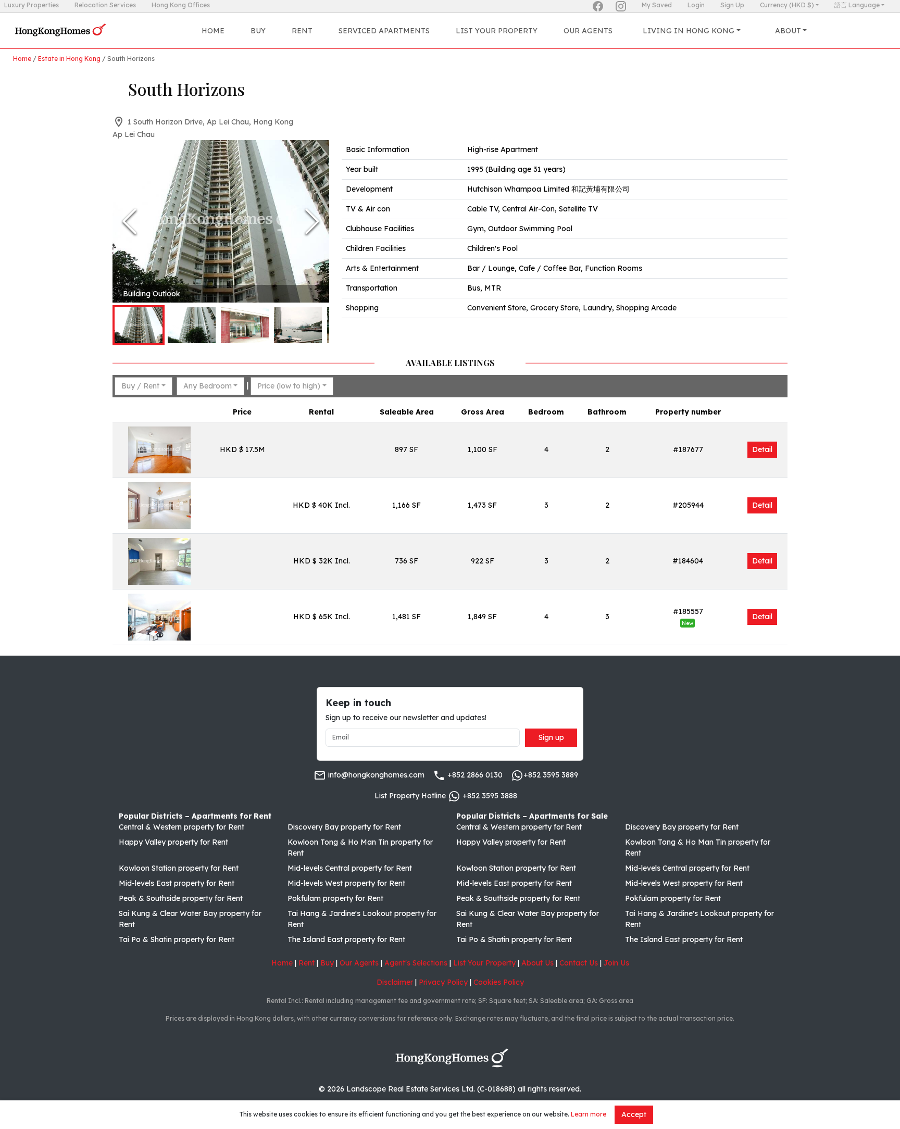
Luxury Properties (31, 5)
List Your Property (497, 30)
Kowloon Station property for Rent (179, 868)
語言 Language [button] (857, 5)
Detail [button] (762, 449)
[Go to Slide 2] (192, 325)
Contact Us (578, 963)
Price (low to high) (288, 386)
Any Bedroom (207, 386)
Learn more (588, 1114)
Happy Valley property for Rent (173, 842)
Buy (258, 30)
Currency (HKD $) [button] (787, 5)
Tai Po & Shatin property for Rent (176, 939)
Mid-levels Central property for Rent (350, 868)
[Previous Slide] (129, 221)
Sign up (551, 737)
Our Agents (588, 30)
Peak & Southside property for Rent (181, 898)
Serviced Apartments (384, 30)
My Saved (657, 5)
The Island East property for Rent (346, 939)
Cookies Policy (498, 982)
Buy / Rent (140, 386)
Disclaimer (395, 982)
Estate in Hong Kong (69, 58)
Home (213, 30)
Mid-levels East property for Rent (176, 883)
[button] (221, 221)
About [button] (788, 30)
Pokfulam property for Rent (335, 898)
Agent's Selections (415, 963)
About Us (537, 963)
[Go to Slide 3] (245, 325)
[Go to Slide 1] (139, 325)
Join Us (616, 963)
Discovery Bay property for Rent (344, 827)
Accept (633, 1114)
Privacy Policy (443, 982)
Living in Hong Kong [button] (688, 30)
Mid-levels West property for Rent (346, 883)
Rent (302, 30)
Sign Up (732, 5)
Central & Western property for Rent (181, 827)
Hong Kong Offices (181, 5)
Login (696, 5)
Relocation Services (105, 5)
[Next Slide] (312, 221)
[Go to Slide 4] (298, 325)
